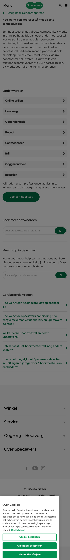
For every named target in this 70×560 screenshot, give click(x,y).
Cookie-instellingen (29, 537)
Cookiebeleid (17, 530)
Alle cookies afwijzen (30, 555)
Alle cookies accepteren (29, 546)
